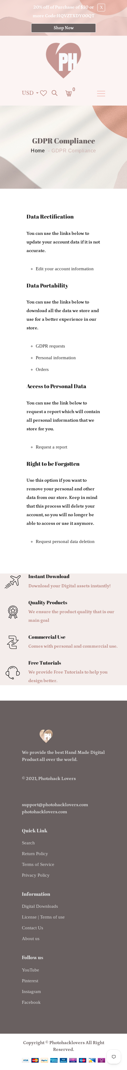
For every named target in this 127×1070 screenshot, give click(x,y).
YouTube (30, 969)
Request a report (51, 446)
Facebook (31, 1002)
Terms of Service (38, 864)
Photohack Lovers (57, 778)
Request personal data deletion (65, 541)
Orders (42, 369)
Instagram (31, 991)
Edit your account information (65, 268)
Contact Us (32, 927)
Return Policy (35, 853)
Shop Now (64, 28)
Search (28, 842)
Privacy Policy (36, 875)
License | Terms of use (43, 917)
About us (30, 938)
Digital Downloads (40, 906)
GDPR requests (50, 346)
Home (38, 150)
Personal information (56, 357)
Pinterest (30, 980)
